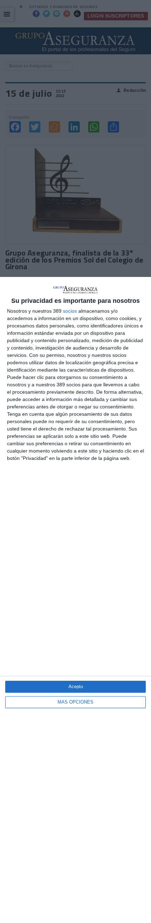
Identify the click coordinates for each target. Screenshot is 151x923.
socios (70, 310)
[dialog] (75, 600)
